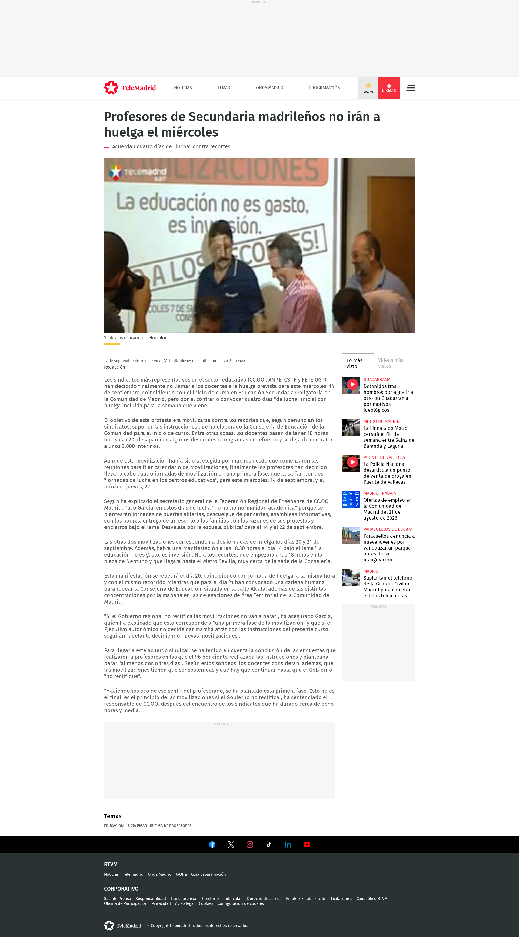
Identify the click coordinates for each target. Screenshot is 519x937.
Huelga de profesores (171, 826)
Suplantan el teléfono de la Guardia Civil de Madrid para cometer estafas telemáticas (350, 577)
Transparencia (183, 899)
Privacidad (161, 904)
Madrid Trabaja (380, 493)
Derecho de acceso (264, 899)
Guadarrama (377, 379)
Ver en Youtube (306, 844)
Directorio (210, 899)
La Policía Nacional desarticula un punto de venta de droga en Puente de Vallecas (350, 463)
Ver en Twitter (231, 845)
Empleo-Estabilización (306, 899)
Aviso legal (185, 904)
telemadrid (122, 926)
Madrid (371, 571)
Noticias (183, 88)
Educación (114, 826)
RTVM (111, 864)
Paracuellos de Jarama (388, 529)
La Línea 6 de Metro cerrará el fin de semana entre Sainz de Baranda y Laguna (350, 427)
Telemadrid (133, 874)
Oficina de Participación (125, 904)
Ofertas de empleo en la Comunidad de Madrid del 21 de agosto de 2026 (350, 499)
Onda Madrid (269, 88)
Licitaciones (341, 899)
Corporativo (121, 889)
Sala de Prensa (117, 899)
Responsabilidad (150, 899)
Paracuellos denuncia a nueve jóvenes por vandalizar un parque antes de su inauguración (350, 535)
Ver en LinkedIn (287, 844)
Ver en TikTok (269, 845)
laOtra (181, 874)
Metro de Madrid (382, 421)
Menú (411, 88)
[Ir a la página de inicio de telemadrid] (130, 88)
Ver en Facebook (212, 845)
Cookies (206, 904)
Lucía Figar (136, 826)
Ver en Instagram (250, 844)
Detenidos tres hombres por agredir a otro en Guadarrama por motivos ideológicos (350, 385)
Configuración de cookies (241, 904)
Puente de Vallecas (384, 457)
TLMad (224, 88)
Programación (324, 88)
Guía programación (208, 874)
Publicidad (233, 899)
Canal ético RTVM (372, 899)
